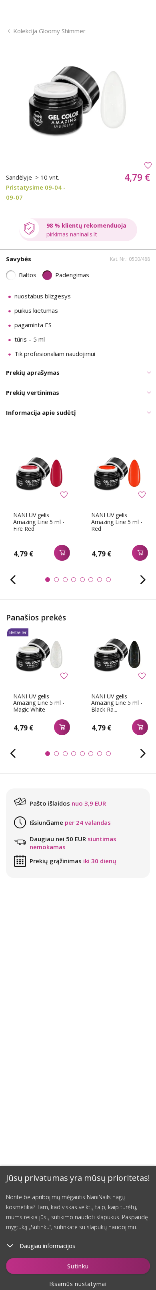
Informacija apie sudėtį (41, 412)
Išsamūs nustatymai (78, 1284)
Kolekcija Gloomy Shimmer (49, 30)
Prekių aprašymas (33, 372)
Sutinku (77, 1266)
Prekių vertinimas (32, 392)
